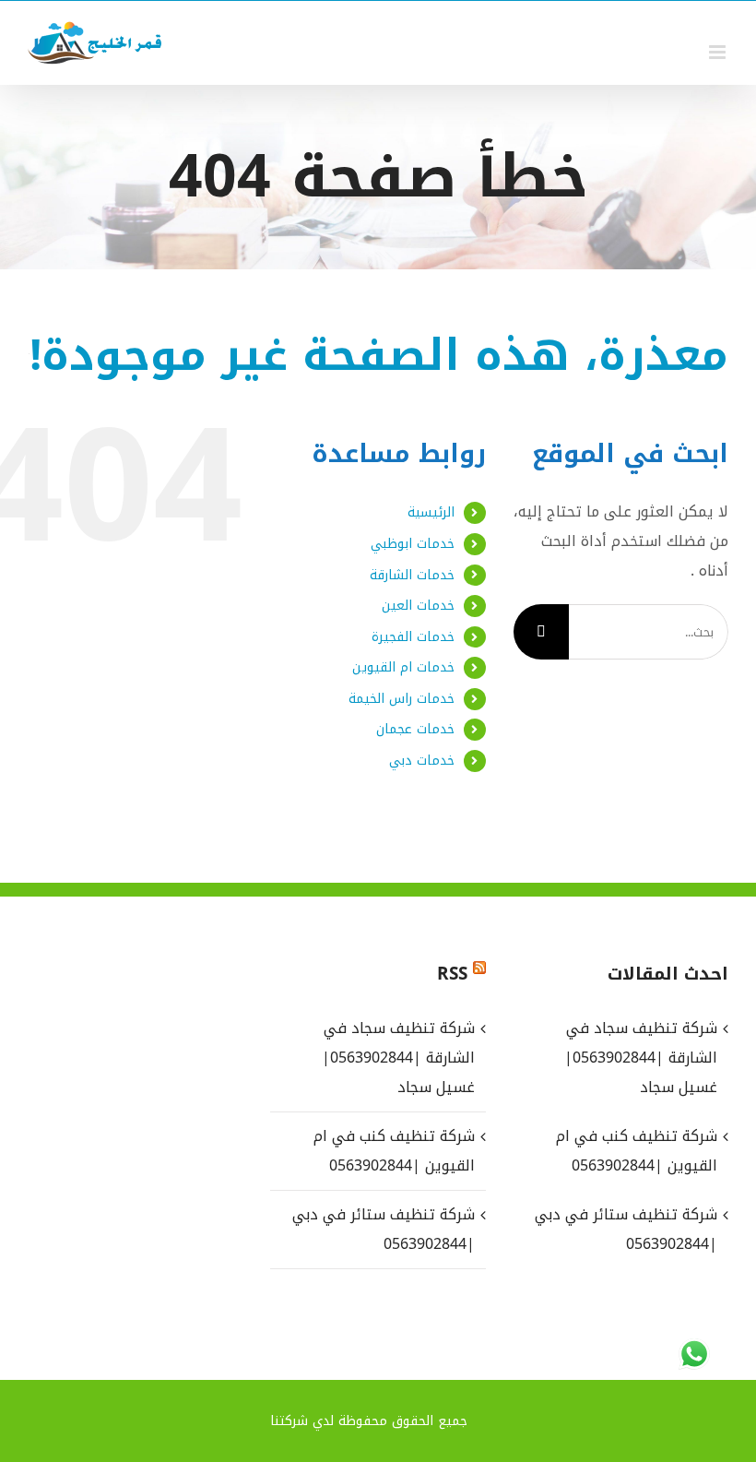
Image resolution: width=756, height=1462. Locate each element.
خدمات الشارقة (412, 575)
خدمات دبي (422, 760)
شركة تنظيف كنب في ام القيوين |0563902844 (393, 1151)
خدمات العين (418, 605)
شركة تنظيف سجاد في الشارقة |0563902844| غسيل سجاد (398, 1057)
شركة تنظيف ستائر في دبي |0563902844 (383, 1229)
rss (452, 974)
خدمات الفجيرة (413, 636)
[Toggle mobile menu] (718, 52)
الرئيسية (431, 512)
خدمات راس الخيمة (401, 698)
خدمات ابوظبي (413, 543)
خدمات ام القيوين (403, 667)
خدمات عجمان (415, 729)
